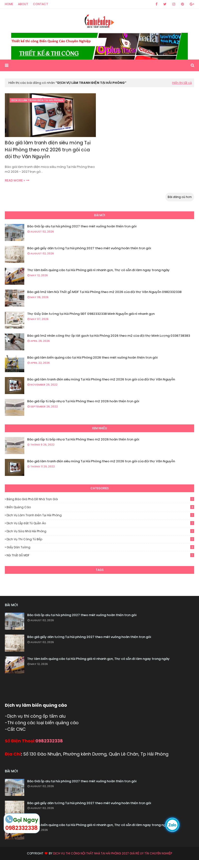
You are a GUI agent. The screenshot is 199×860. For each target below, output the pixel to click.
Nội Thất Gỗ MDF (100, 555)
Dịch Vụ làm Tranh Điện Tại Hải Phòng (100, 515)
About (23, 4)
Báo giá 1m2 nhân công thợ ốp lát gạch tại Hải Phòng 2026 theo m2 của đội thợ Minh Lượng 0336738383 (108, 335)
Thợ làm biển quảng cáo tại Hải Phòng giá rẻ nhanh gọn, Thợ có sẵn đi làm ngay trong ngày (98, 270)
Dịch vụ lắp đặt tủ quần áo (100, 523)
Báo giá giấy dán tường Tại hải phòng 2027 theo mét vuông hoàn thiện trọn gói (89, 248)
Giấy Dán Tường (100, 547)
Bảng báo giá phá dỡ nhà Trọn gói (100, 499)
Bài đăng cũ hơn (180, 197)
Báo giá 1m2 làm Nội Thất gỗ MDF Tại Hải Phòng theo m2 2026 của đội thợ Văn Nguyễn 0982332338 (104, 292)
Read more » (15, 180)
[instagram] (174, 4)
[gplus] (191, 4)
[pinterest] (182, 4)
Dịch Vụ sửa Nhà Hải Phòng (100, 531)
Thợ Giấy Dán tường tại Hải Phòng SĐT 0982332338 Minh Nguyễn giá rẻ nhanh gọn (91, 313)
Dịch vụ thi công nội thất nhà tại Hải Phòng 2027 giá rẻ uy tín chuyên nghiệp (112, 853)
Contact (40, 4)
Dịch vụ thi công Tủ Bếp (100, 539)
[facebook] (156, 4)
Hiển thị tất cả (182, 82)
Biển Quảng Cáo (100, 507)
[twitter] (165, 4)
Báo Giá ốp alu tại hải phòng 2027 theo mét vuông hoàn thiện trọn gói (81, 226)
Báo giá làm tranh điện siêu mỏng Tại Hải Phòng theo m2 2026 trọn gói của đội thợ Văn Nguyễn (48, 149)
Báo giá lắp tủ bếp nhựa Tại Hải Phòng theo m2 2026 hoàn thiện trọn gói (83, 401)
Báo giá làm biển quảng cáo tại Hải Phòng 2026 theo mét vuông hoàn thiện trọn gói (92, 357)
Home (9, 4)
